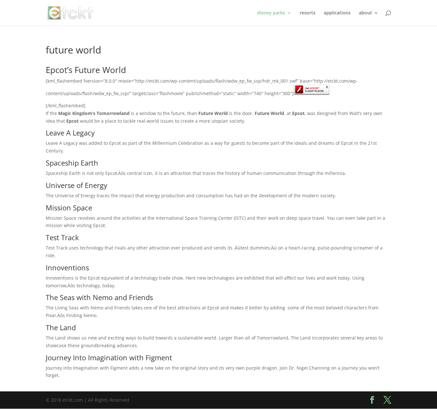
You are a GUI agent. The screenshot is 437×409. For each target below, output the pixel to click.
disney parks (271, 13)
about (365, 13)
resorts (307, 13)
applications (337, 13)
